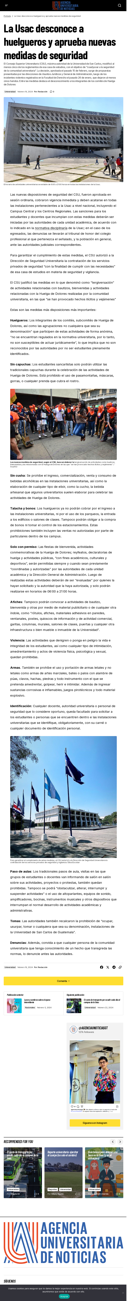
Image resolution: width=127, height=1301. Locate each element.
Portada (7, 16)
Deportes (52, 1189)
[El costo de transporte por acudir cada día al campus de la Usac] (93, 1003)
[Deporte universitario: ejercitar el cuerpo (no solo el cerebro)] (63, 1172)
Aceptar (64, 1296)
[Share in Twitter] (108, 967)
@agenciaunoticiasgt (93, 1028)
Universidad (10, 91)
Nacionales (30, 1007)
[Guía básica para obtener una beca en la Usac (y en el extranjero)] (104, 1172)
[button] (6, 5)
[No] (123, 1292)
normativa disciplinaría (51, 228)
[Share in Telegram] (114, 967)
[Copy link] (120, 967)
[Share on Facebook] (102, 967)
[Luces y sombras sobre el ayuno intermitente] (34, 1003)
